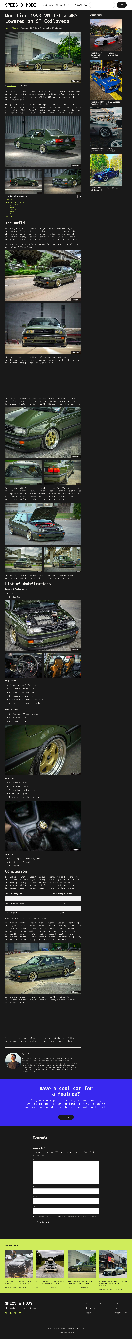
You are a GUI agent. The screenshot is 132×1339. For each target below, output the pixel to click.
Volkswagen (15, 28)
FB (74, 1069)
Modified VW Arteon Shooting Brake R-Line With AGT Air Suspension (113, 1283)
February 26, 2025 (106, 1290)
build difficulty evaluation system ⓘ (32, 918)
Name (35, 1187)
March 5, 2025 (41, 1287)
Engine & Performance (16, 205)
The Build (10, 200)
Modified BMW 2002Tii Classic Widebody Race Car (105, 103)
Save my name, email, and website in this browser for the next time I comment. (66, 1217)
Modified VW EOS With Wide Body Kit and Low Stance (18, 1282)
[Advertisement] (43, 380)
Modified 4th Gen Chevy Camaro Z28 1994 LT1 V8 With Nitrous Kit (105, 55)
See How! (66, 1117)
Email (35, 1197)
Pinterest (25, 1072)
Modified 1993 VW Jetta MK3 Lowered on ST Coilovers (81, 1282)
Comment (36, 1160)
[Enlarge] (39, 172)
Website (35, 1207)
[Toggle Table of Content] (78, 196)
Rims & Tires (13, 209)
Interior (11, 214)
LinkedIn (34, 1072)
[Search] (122, 5)
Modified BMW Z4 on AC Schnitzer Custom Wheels (103, 150)
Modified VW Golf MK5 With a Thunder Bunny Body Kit (50, 1282)
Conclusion (10, 216)
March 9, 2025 (10, 1287)
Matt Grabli (11, 86)
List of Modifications (15, 202)
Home (6, 28)
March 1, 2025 (73, 1287)
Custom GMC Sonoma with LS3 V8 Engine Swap (104, 189)
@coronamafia (19, 1002)
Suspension (12, 207)
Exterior (11, 211)
